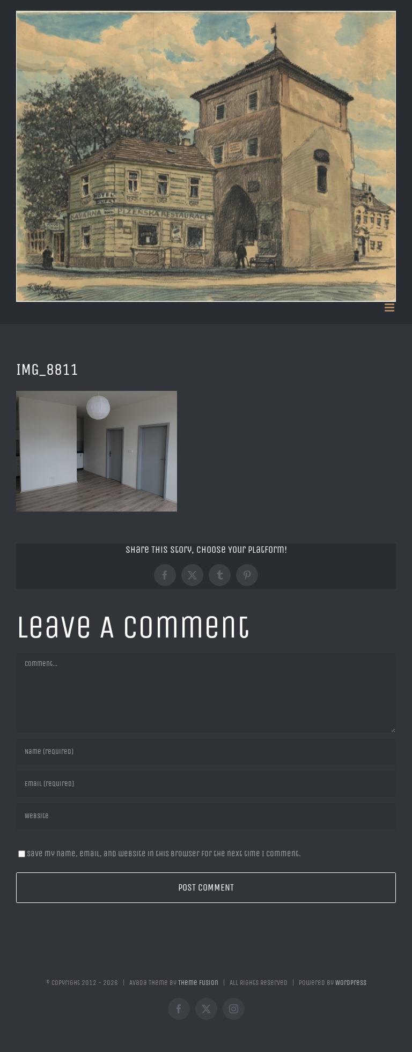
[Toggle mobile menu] (390, 307)
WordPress (350, 983)
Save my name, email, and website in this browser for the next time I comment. (164, 853)
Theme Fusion (198, 983)
